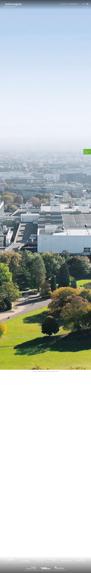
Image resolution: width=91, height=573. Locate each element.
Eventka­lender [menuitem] (73, 4)
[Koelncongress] (12, 6)
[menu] (69, 4)
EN (87, 7)
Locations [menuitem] (63, 4)
